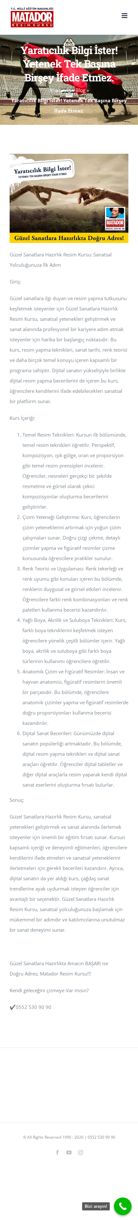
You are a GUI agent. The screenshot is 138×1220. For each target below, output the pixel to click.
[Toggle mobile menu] (125, 15)
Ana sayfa (60, 90)
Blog (80, 90)
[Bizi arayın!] (123, 1206)
